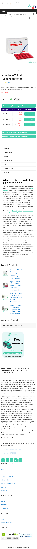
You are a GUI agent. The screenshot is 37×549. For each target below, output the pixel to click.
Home (2, 16)
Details (6, 144)
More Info (7, 172)
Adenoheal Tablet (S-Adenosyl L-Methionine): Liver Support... (16, 296)
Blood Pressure (5, 18)
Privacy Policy (5, 480)
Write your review (15, 278)
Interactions (8, 168)
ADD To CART (29, 114)
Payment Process (6, 522)
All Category (10, 16)
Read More (4, 92)
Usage (6, 156)
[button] (17, 70)
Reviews (6, 148)
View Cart (4, 504)
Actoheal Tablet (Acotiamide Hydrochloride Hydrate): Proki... (15, 308)
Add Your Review (20, 83)
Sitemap (3, 487)
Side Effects (8, 160)
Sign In (3, 501)
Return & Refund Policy (8, 483)
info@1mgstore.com (12, 449)
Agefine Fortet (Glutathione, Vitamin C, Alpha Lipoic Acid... (16, 285)
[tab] (18, 106)
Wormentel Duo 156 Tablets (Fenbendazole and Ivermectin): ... (16, 273)
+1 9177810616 (9, 453)
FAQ (5, 164)
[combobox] (21, 14)
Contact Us (4, 473)
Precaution (8, 152)
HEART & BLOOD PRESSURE (22, 16)
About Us (4, 490)
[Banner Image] (13, 345)
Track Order (4, 508)
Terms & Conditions (7, 476)
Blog (2, 469)
